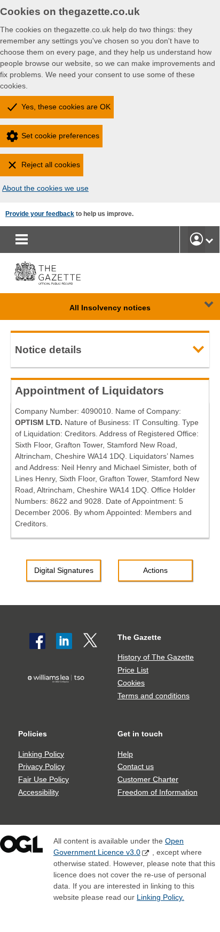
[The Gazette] (47, 273)
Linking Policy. (160, 897)
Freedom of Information (157, 792)
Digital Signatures (63, 570)
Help (125, 754)
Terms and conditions (153, 695)
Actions (155, 570)
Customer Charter (147, 779)
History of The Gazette (155, 657)
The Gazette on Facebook (37, 641)
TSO (58, 696)
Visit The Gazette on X (91, 641)
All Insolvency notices (110, 307)
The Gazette (139, 637)
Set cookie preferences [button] (60, 135)
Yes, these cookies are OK (66, 106)
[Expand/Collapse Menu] (201, 306)
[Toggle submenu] (209, 239)
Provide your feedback (39, 214)
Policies (32, 733)
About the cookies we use (45, 188)
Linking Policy (41, 754)
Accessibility (38, 792)
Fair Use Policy (43, 779)
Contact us (135, 766)
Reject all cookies (50, 164)
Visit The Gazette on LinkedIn (64, 641)
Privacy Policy (41, 766)
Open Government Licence (21, 847)
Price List (132, 670)
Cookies (131, 683)
